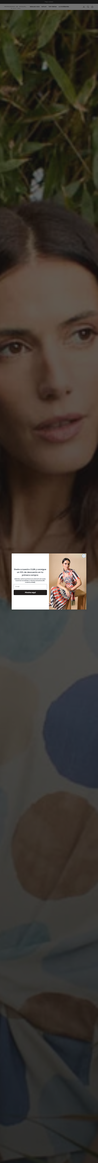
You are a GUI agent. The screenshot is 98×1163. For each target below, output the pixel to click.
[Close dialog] (84, 556)
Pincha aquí (30, 592)
